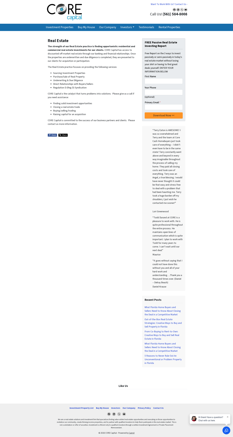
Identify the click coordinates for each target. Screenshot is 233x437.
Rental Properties (169, 27)
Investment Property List (82, 408)
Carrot (132, 432)
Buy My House (86, 27)
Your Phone (150, 87)
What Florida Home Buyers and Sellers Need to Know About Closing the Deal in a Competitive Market (163, 311)
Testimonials (146, 27)
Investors (126, 27)
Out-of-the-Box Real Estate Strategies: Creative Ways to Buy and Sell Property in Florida (163, 323)
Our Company (107, 27)
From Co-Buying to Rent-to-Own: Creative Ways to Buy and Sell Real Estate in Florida (162, 335)
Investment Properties (59, 27)
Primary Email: (153, 102)
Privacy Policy (144, 408)
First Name (150, 76)
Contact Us (158, 408)
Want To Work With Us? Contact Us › (169, 4)
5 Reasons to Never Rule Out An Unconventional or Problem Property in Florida (163, 359)
